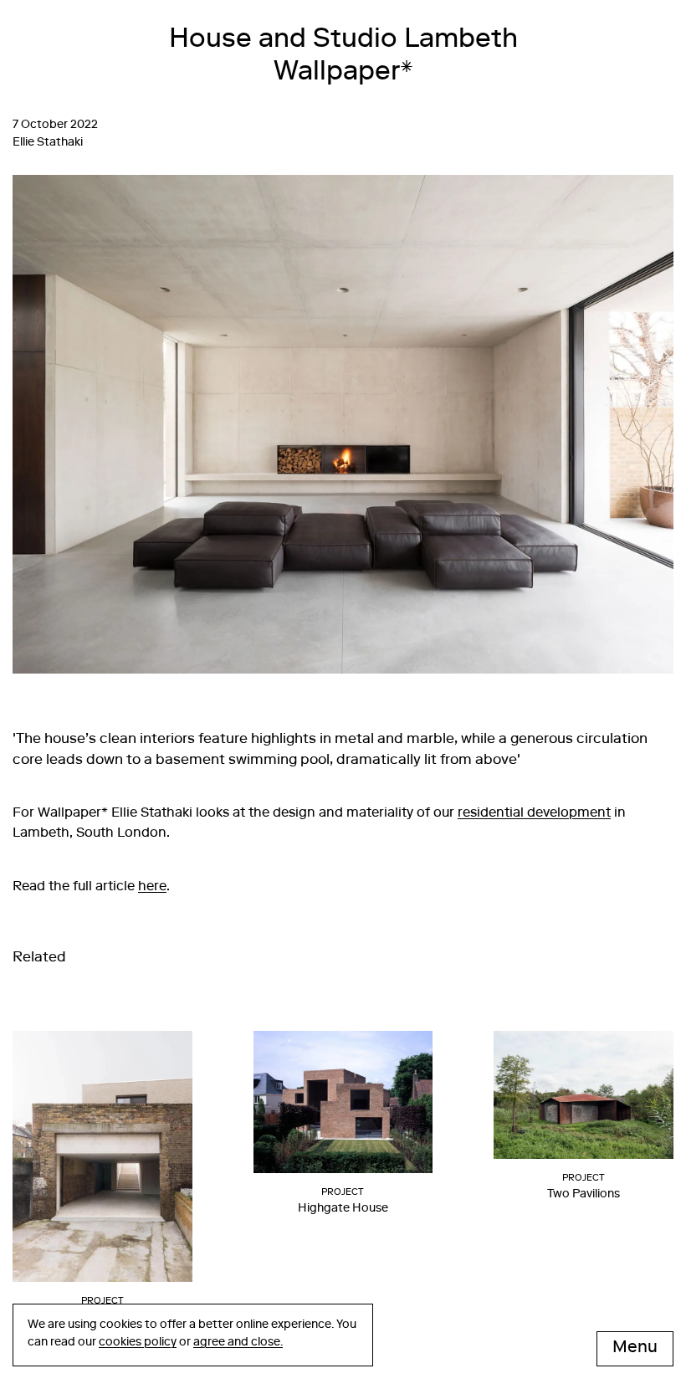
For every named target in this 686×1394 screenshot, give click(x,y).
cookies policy (138, 1343)
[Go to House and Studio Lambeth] (102, 1163)
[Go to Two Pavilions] (583, 1101)
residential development (534, 814)
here (152, 887)
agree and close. (238, 1343)
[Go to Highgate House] (343, 1108)
